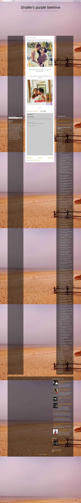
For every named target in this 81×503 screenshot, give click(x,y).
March (61, 356)
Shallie (11, 122)
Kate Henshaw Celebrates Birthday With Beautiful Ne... (65, 219)
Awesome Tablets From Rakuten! (65, 293)
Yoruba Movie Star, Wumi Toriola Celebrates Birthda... (65, 301)
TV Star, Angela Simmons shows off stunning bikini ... (65, 319)
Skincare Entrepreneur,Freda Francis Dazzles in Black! (64, 230)
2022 (60, 140)
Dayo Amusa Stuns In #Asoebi (65, 162)
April (61, 354)
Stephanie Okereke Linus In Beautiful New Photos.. (64, 245)
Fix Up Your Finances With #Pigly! (65, 260)
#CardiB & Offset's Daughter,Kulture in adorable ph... (65, 291)
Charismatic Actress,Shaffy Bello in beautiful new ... (65, 330)
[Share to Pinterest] (45, 111)
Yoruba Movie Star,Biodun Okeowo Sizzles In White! (65, 202)
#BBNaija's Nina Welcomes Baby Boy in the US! (65, 278)
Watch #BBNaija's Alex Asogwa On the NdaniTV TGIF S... (65, 189)
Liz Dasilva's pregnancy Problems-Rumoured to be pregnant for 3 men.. (64, 390)
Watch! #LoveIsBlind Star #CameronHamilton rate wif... (65, 346)
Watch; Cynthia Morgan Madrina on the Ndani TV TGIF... (65, 263)
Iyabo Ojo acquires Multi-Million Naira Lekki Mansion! (65, 167)
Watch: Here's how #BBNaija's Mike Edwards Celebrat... (65, 222)
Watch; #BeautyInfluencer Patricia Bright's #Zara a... (65, 344)
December (62, 145)
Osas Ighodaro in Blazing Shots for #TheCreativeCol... (65, 237)
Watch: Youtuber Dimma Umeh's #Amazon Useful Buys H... (65, 272)
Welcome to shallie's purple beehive (60, 440)
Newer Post (29, 157)
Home (40, 157)
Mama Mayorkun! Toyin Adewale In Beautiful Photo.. (65, 160)
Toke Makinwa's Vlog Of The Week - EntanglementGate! (65, 211)
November (62, 146)
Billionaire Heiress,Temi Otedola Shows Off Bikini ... (65, 243)
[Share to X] (43, 111)
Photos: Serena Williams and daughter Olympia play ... (64, 349)
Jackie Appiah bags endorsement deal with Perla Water (65, 205)
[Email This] (40, 111)
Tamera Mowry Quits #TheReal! (65, 256)
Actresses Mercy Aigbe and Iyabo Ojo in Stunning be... (65, 314)
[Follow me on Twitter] (56, 451)
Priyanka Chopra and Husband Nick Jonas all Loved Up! (65, 181)
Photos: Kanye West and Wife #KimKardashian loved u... (64, 335)
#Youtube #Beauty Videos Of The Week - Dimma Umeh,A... (65, 192)
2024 (60, 137)
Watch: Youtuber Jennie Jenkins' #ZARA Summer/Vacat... (65, 155)
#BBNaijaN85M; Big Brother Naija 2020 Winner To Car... (65, 270)
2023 (60, 138)
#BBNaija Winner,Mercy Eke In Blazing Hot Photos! (65, 207)
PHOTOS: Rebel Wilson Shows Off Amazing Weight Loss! (65, 184)
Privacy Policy (36, 454)
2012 (60, 372)
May (60, 352)
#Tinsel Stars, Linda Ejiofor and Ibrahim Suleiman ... (65, 306)
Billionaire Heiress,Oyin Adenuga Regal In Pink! (65, 275)
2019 (60, 361)
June (61, 351)
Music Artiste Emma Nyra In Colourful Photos (64, 194)
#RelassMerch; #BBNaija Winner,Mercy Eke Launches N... (65, 255)
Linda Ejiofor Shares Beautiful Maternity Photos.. (64, 285)
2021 (60, 142)
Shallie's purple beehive (40, 7)
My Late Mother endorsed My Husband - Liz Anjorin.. (64, 227)
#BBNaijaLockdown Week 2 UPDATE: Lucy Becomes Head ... (65, 172)
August (61, 151)
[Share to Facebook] (44, 111)
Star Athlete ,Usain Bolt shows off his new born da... (65, 327)
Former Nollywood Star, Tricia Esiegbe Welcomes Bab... (64, 252)
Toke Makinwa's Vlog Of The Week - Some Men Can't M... (65, 309)
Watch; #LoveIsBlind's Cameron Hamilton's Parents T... (65, 296)
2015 (60, 367)
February (61, 357)
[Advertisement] (40, 24)
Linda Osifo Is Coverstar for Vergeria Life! (64, 267)
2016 (60, 366)
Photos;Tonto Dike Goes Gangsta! (64, 397)
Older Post (50, 157)
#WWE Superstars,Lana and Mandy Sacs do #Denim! (65, 288)
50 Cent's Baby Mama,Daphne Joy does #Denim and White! (65, 158)
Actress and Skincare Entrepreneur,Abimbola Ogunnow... (64, 337)
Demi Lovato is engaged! (63, 209)
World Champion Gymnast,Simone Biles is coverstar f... (65, 304)
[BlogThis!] (42, 111)
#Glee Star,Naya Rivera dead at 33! (65, 265)
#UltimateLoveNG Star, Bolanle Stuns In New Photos (65, 259)
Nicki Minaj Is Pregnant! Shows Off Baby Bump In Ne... (65, 214)
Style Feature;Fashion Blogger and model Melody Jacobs (64, 430)
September (62, 149)
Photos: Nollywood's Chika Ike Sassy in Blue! (64, 298)
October (61, 148)
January (61, 359)
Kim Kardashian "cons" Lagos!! (59, 417)
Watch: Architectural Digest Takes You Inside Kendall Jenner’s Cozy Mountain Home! (64, 381)
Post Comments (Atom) (36, 160)
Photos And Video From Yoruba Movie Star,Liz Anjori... (65, 248)
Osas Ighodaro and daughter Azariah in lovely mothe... (64, 317)
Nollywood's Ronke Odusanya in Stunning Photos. (65, 179)
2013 (60, 371)
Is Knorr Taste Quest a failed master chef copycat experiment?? (61, 424)
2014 (60, 369)
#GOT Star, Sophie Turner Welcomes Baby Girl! (64, 176)
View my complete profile (13, 139)
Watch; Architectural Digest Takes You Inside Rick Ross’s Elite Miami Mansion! (64, 404)
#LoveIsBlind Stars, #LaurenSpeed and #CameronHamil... (65, 232)
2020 (60, 143)
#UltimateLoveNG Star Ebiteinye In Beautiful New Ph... (65, 186)
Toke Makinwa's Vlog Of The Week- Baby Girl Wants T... (65, 170)
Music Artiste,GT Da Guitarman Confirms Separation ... (65, 224)
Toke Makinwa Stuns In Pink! (64, 249)
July (60, 153)
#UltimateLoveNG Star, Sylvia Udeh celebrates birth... (65, 311)
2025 (60, 135)
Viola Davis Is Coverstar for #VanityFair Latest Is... (64, 240)
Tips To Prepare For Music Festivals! (60, 411)
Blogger (45, 454)
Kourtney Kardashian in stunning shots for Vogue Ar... (65, 332)
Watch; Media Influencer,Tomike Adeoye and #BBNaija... (65, 235)
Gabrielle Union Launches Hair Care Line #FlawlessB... (65, 283)
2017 (60, 364)
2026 (60, 134)
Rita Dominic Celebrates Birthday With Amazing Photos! (65, 280)
